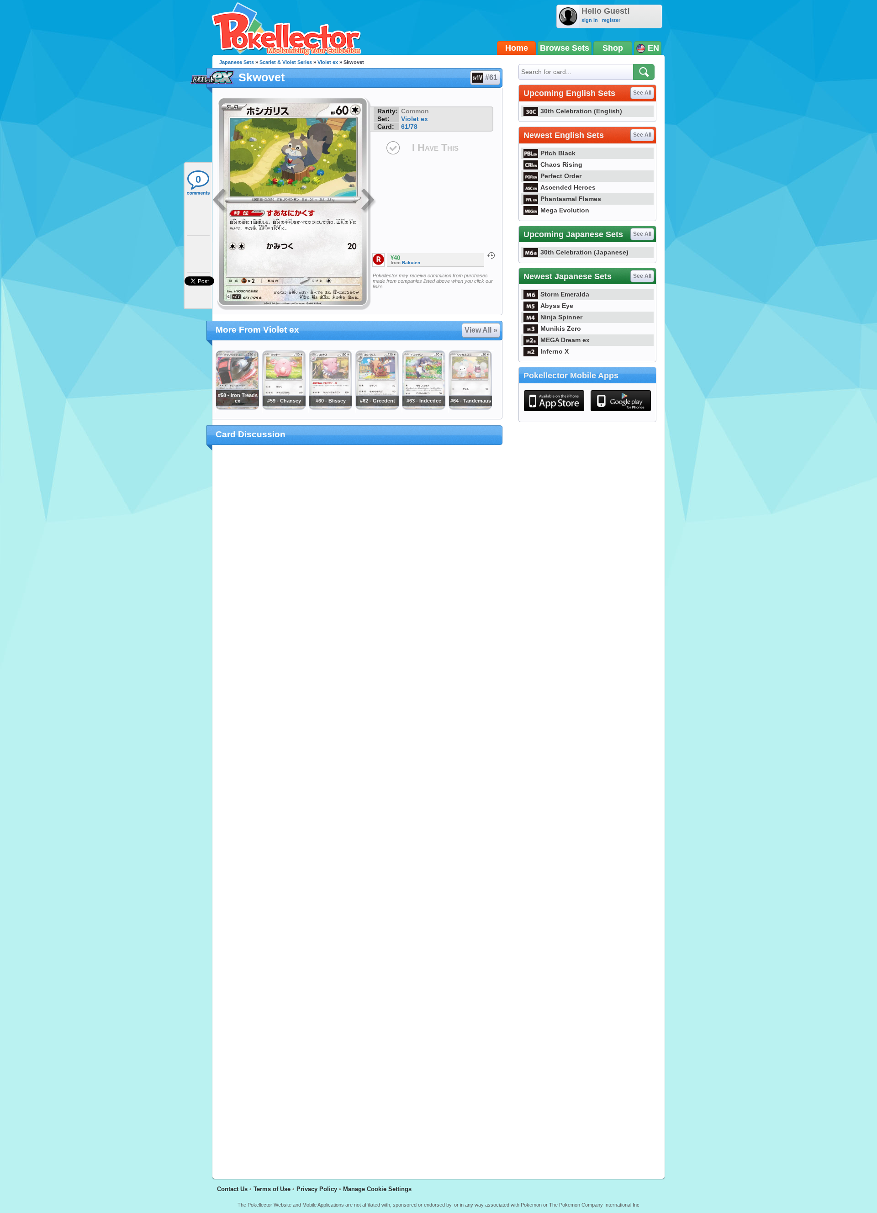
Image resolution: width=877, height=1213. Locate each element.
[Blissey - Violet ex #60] (330, 407)
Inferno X (554, 351)
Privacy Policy (316, 1189)
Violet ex (327, 62)
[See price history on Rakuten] (491, 255)
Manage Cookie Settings (377, 1189)
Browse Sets (564, 48)
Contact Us (232, 1189)
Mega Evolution (564, 210)
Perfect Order (560, 176)
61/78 (409, 126)
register (611, 20)
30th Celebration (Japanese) (584, 252)
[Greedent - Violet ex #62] (377, 407)
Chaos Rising (561, 164)
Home (516, 48)
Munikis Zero (560, 328)
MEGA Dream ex (565, 340)
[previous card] (220, 201)
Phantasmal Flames (570, 198)
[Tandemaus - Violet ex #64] (470, 407)
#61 (491, 77)
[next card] (368, 201)
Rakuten (411, 262)
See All (642, 93)
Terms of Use (272, 1189)
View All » (481, 330)
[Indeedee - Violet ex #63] (423, 407)
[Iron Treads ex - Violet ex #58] (237, 407)
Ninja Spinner (561, 317)
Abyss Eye (556, 305)
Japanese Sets (236, 62)
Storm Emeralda (564, 294)
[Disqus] (357, 806)
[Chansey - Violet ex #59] (284, 407)
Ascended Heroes (568, 187)
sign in (589, 20)
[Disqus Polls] (357, 570)
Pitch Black (558, 153)
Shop (612, 48)
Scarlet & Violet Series (285, 62)
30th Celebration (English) (581, 111)
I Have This (435, 147)
